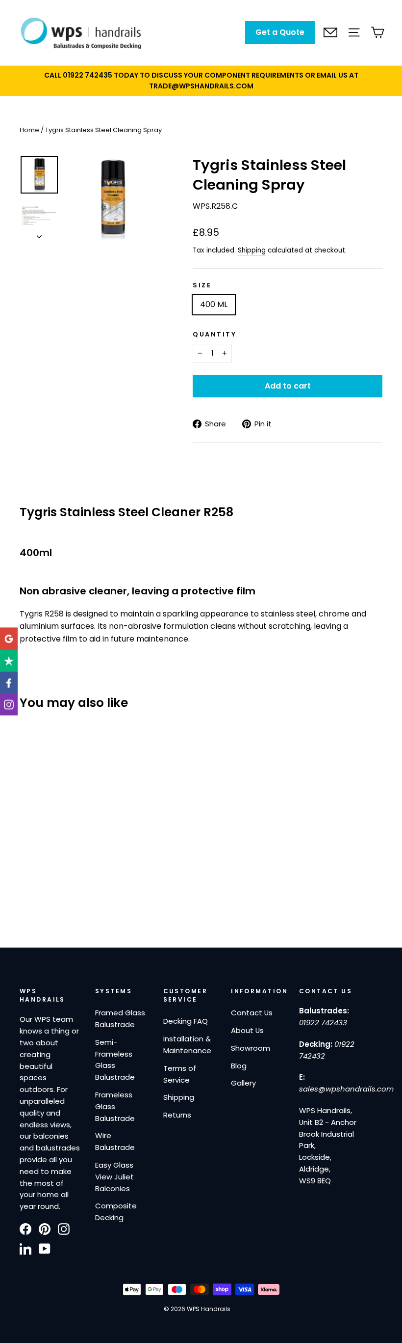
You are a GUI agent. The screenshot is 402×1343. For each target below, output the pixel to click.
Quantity (214, 334)
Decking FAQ (185, 1021)
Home (29, 130)
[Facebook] (9, 683)
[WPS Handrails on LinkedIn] (25, 1248)
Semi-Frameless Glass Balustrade (115, 1059)
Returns (177, 1115)
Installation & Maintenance (187, 1045)
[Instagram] (9, 705)
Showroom (250, 1048)
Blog (239, 1066)
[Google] (9, 638)
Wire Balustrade (115, 1141)
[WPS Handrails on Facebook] (25, 1228)
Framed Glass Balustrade (120, 1018)
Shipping (252, 250)
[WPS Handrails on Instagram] (64, 1228)
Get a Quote (279, 32)
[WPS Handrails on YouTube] (44, 1248)
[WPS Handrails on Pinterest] (44, 1228)
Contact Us (252, 1012)
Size (202, 285)
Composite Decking (116, 1212)
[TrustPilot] (9, 660)
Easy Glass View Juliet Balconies (114, 1177)
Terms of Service (179, 1074)
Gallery (243, 1083)
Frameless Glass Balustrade (115, 1106)
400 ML (213, 304)
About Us (247, 1030)
